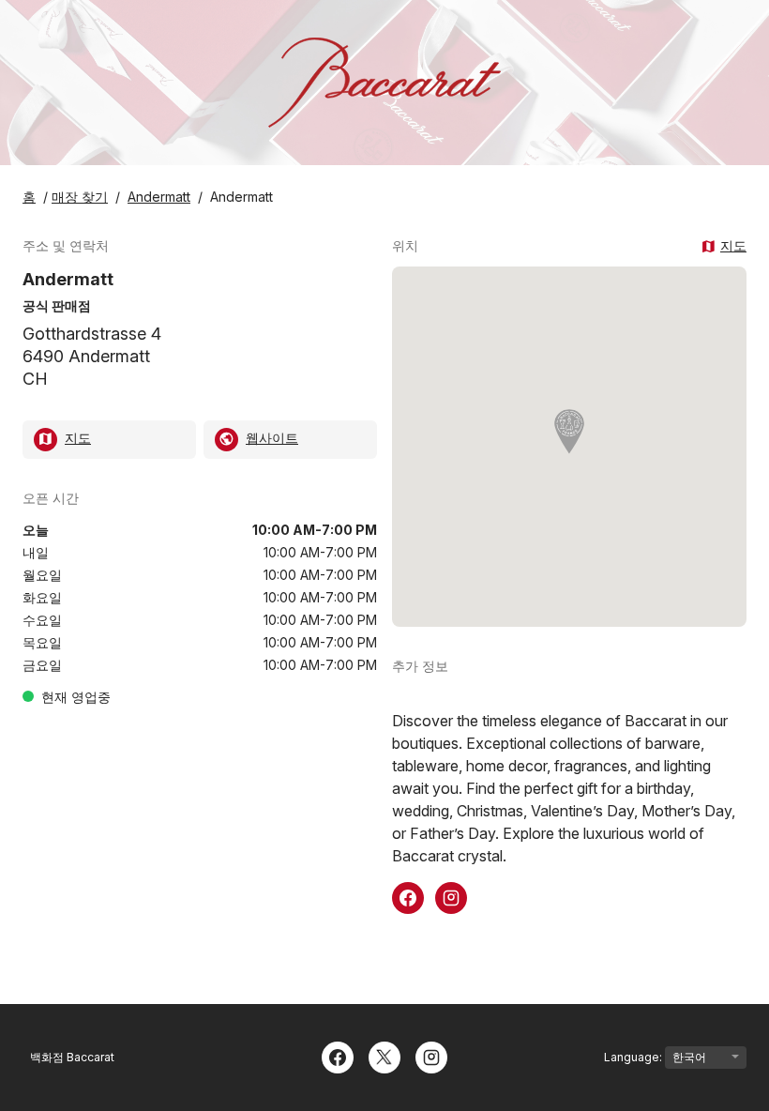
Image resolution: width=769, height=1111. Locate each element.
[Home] (384, 83)
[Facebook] (338, 1055)
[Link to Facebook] (408, 896)
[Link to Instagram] (451, 896)
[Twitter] (384, 1055)
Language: (634, 1057)
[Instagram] (431, 1055)
